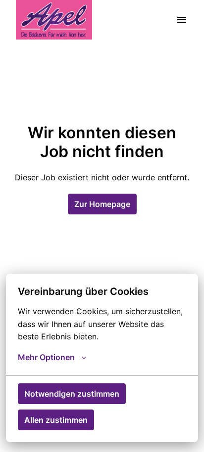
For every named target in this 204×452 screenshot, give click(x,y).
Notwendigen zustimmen (71, 394)
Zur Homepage (102, 204)
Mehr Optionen (46, 357)
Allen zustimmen (56, 420)
